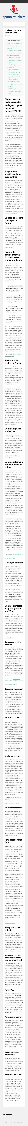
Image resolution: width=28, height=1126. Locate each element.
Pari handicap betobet (14, 77)
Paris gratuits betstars (14, 89)
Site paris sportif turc (14, 95)
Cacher (18, 40)
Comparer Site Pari (9, 637)
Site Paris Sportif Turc (10, 558)
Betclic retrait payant (14, 76)
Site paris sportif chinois (13, 81)
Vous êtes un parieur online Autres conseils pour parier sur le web (15, 84)
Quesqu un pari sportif (14, 72)
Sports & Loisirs (10, 1122)
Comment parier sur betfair (13, 58)
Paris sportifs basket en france (14, 57)
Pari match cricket (13, 74)
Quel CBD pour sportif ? (18, 554)
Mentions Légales (17, 1122)
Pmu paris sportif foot (12, 79)
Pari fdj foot (12, 88)
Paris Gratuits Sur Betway (11, 684)
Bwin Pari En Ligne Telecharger (12, 803)
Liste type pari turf (11, 64)
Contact (22, 1122)
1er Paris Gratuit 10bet (10, 923)
